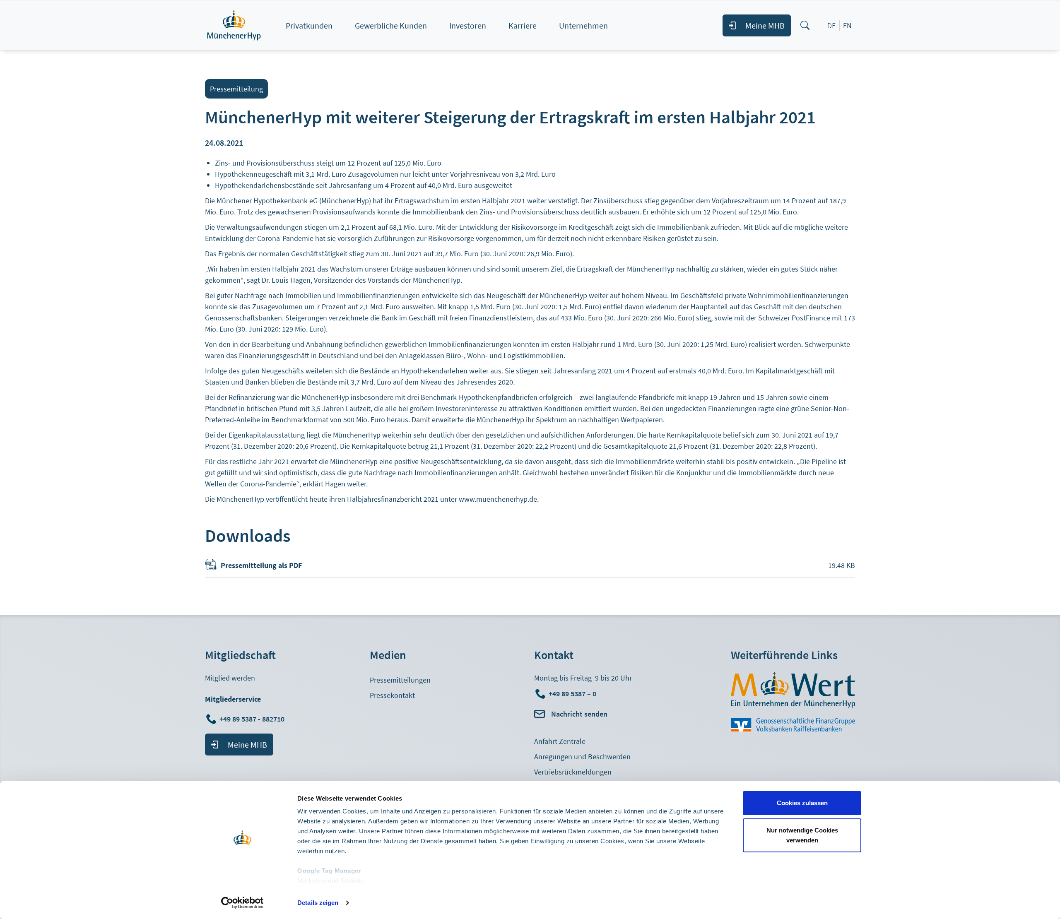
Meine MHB (765, 25)
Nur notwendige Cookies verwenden (802, 835)
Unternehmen (583, 25)
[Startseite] (243, 25)
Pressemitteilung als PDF (261, 565)
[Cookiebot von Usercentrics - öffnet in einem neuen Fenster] (242, 903)
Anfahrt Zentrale (559, 741)
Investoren (467, 25)
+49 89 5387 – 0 (572, 693)
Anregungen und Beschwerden (582, 756)
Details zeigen (317, 902)
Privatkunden (309, 25)
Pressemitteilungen (400, 680)
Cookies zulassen (802, 802)
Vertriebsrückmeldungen (573, 772)
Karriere (522, 25)
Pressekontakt (392, 695)
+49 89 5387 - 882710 (252, 719)
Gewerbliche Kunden (391, 25)
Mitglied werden (230, 678)
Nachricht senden (579, 714)
